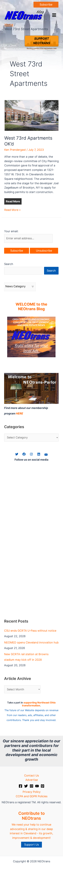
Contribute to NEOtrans (31, 816)
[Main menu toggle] (54, 15)
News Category (15, 286)
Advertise (31, 779)
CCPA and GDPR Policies (31, 796)
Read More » (12, 210)
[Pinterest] (42, 786)
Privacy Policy (32, 791)
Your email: (11, 231)
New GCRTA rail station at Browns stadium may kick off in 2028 (26, 657)
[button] (45, 5)
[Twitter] (26, 786)
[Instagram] (31, 786)
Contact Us (31, 775)
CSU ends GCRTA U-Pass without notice (30, 630)
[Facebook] (20, 786)
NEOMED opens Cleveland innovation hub (31, 642)
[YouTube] (37, 786)
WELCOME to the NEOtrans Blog (31, 306)
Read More (13, 201)
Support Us (31, 844)
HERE (19, 413)
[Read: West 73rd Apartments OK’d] (31, 115)
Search (8, 264)
